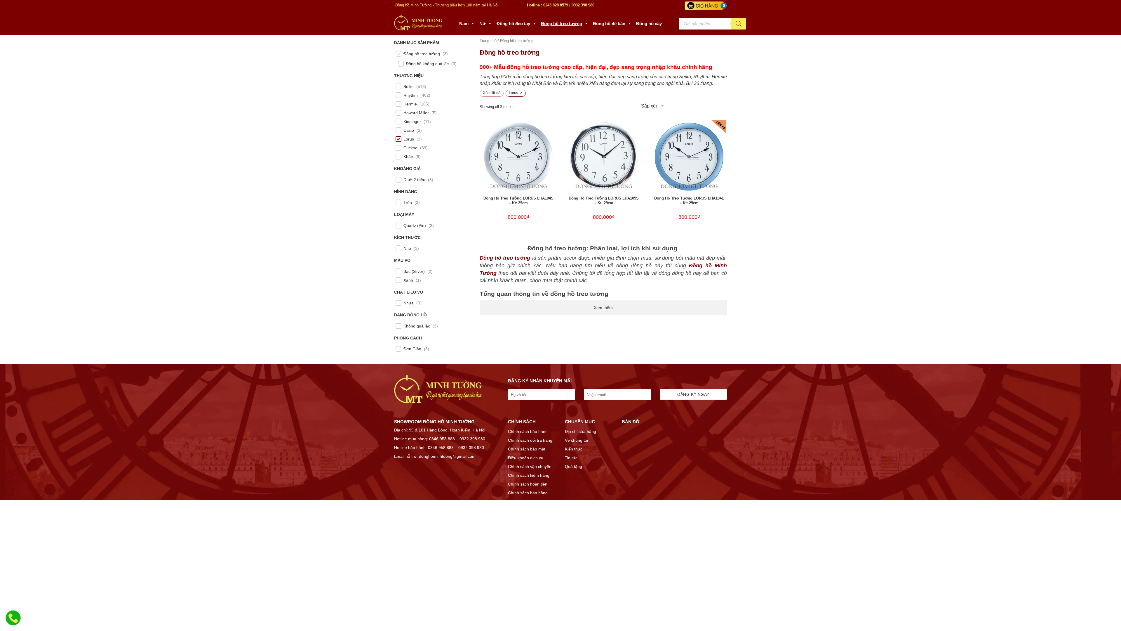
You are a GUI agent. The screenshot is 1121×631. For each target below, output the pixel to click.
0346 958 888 (442, 438)
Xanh (408, 280)
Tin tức (571, 457)
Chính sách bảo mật (526, 449)
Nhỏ (407, 248)
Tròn (407, 202)
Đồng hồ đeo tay (513, 23)
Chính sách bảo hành (528, 431)
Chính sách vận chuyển (529, 466)
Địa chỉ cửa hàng (580, 431)
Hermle (410, 104)
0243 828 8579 (555, 5)
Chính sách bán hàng (528, 492)
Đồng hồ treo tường (561, 23)
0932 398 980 (583, 5)
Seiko (408, 86)
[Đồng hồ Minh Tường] (418, 29)
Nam (464, 23)
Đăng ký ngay (693, 394)
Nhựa (408, 303)
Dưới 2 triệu (414, 179)
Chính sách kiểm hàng (528, 475)
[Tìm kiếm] (738, 24)
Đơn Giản (412, 348)
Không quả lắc (416, 326)
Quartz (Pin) (414, 225)
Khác (408, 156)
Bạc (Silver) (414, 271)
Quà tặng (573, 466)
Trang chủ (488, 41)
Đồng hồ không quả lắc (427, 63)
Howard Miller (416, 112)
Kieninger (412, 121)
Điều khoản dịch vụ (525, 457)
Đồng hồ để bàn (609, 23)
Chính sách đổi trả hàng (530, 440)
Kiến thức (573, 449)
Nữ (482, 23)
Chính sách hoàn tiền (527, 484)
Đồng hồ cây (649, 23)
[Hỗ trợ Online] (13, 621)
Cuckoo (410, 147)
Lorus (408, 139)
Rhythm (410, 95)
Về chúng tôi (576, 440)
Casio (408, 130)
